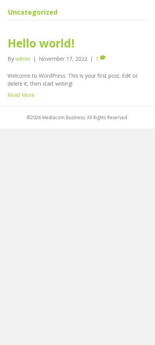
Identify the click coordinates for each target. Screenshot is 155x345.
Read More (21, 94)
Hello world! (41, 43)
